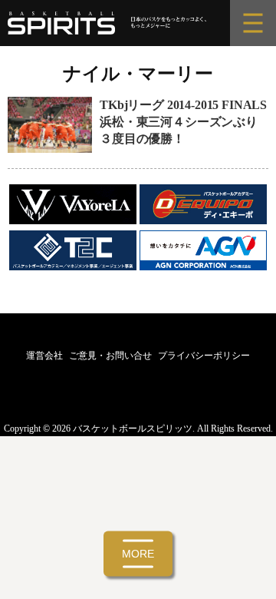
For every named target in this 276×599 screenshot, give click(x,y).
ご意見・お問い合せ (110, 355)
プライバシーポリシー (204, 355)
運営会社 (44, 355)
